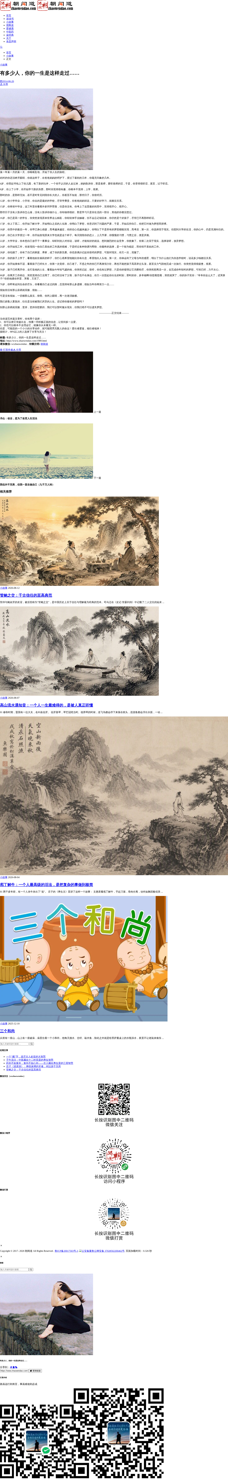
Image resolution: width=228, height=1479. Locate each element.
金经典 (10, 35)
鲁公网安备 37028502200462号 (108, 1251)
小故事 (10, 22)
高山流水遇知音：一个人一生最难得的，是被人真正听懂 (46, 705)
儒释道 (10, 25)
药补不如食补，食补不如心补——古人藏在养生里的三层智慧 (39, 1063)
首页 (8, 15)
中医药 (10, 31)
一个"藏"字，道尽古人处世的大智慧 (26, 1056)
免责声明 (11, 41)
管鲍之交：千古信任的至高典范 (26, 595)
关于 (8, 38)
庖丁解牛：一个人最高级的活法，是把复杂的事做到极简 (46, 885)
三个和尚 (7, 1031)
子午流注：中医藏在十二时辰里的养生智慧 (29, 1060)
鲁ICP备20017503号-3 (66, 1251)
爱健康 (10, 28)
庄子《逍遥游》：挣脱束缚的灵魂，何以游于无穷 (33, 1066)
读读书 (10, 18)
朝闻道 (44, 344)
